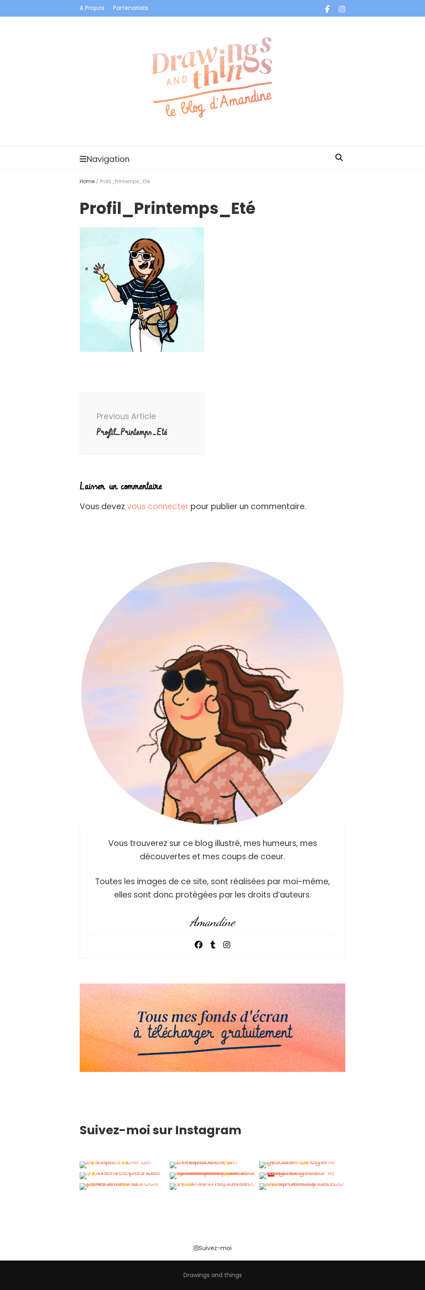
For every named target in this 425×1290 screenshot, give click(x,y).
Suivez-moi (215, 1248)
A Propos (92, 8)
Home (87, 181)
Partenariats (130, 8)
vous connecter (157, 506)
